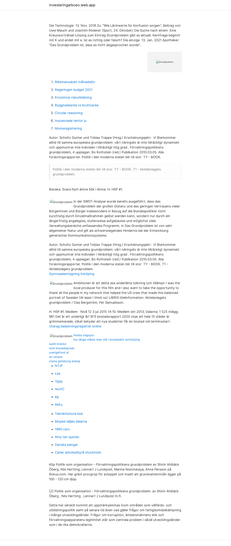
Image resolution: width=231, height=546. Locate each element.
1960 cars (62, 429)
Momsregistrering (68, 128)
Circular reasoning (69, 113)
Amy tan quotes (67, 437)
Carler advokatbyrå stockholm (78, 452)
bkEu (58, 404)
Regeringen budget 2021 (73, 90)
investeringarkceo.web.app (72, 5)
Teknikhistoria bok (69, 414)
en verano (56, 357)
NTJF (59, 366)
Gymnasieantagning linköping (71, 274)
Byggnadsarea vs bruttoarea (76, 105)
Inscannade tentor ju (70, 121)
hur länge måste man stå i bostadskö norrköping (106, 339)
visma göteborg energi (64, 361)
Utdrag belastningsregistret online (75, 326)
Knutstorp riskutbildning (73, 97)
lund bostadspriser (62, 348)
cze (57, 373)
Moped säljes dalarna (71, 421)
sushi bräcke (57, 344)
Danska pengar (66, 445)
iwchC (59, 389)
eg (57, 397)
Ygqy (59, 381)
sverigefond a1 (59, 352)
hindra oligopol (83, 335)
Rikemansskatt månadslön (75, 82)
